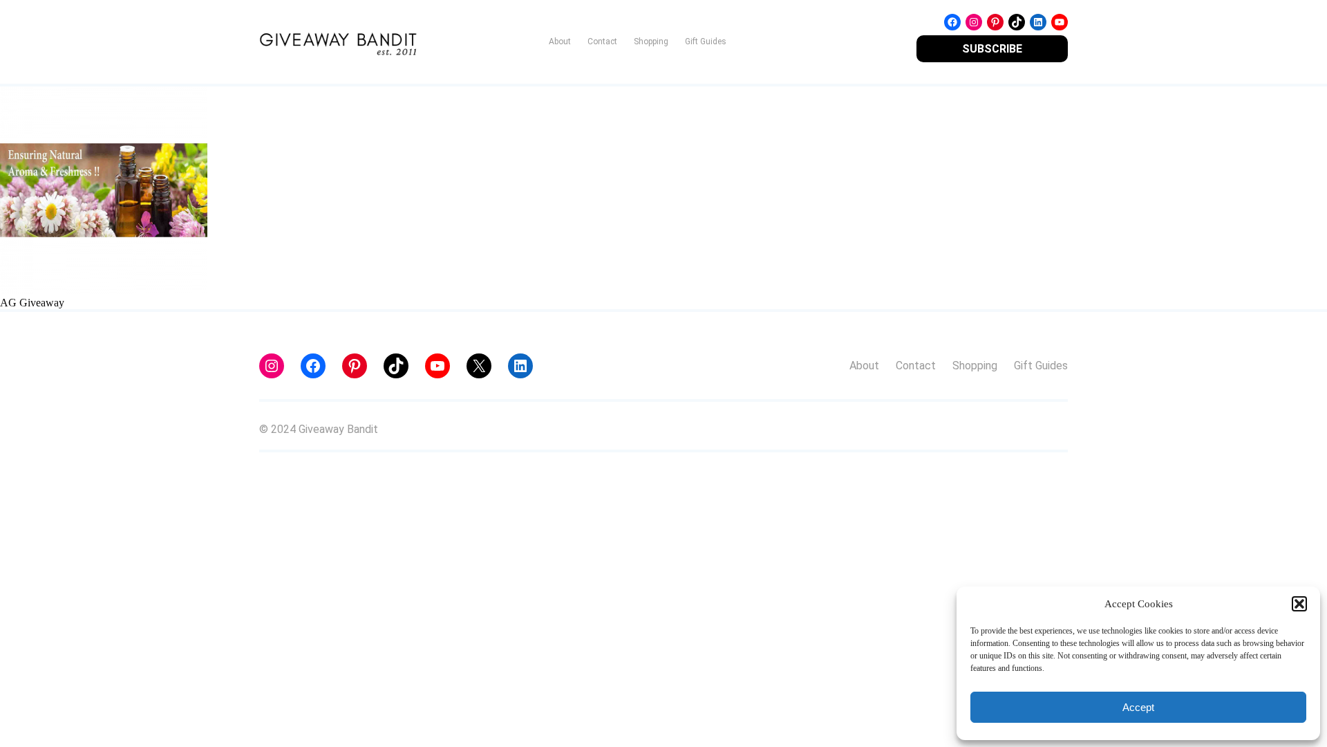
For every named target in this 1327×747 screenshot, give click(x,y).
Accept (1138, 707)
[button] (1299, 604)
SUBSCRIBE (992, 48)
